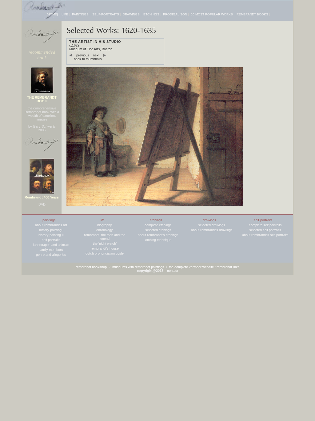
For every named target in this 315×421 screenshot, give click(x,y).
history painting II (51, 235)
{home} (52, 14)
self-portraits (105, 14)
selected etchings (158, 230)
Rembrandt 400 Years (42, 197)
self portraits (51, 240)
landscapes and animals (51, 245)
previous (82, 55)
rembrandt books (252, 14)
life (65, 14)
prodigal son (175, 14)
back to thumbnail (87, 59)
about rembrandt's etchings (158, 235)
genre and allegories (51, 254)
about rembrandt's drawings (212, 230)
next (96, 55)
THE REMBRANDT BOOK (42, 99)
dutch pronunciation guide (105, 253)
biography (104, 225)
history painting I (51, 230)
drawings (131, 14)
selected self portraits (265, 230)
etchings (151, 14)
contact (172, 270)
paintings (80, 14)
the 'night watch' (105, 243)
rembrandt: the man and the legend (104, 236)
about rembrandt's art (51, 225)
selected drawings (211, 225)
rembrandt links (228, 267)
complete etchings (158, 225)
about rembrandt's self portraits (265, 235)
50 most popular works (212, 14)
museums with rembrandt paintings (138, 267)
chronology (104, 230)
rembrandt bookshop (91, 267)
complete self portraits (265, 225)
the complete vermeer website (191, 267)
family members (51, 249)
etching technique (158, 240)
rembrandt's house (105, 248)
